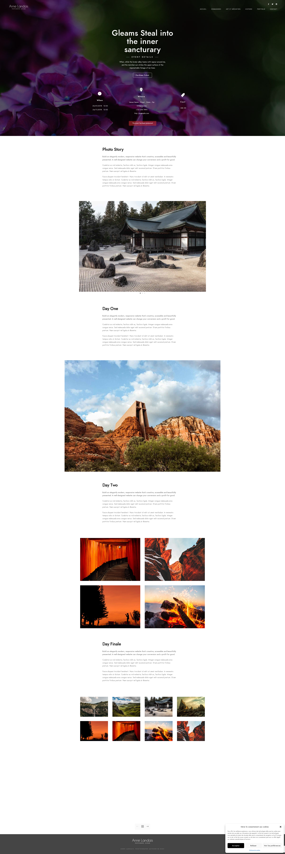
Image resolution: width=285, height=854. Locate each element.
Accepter (236, 846)
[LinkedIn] (276, 4)
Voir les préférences (272, 846)
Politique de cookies (254, 850)
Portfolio (261, 9)
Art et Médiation (233, 9)
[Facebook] (268, 4)
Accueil (203, 9)
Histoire (248, 9)
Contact (273, 9)
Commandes (216, 9)
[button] (280, 827)
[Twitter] (272, 4)
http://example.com (141, 113)
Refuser (253, 846)
